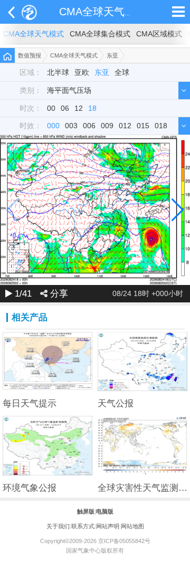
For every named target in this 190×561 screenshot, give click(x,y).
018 (161, 126)
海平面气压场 (69, 90)
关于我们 (58, 526)
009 (107, 126)
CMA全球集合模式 (100, 34)
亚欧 (81, 73)
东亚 (112, 55)
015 (143, 126)
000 (53, 126)
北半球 (58, 73)
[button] (177, 210)
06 (65, 108)
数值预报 (29, 55)
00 (51, 108)
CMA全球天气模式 (102, 11)
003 (71, 126)
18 (92, 108)
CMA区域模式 (159, 34)
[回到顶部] (176, 547)
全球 (122, 73)
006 (89, 126)
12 (78, 108)
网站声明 (107, 526)
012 (125, 126)
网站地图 (132, 526)
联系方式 (82, 526)
